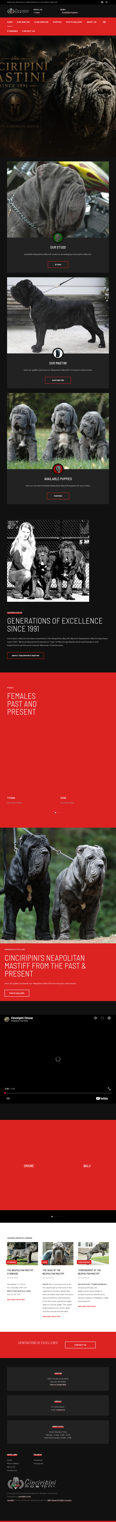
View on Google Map (58, 1385)
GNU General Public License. (59, 1500)
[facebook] (102, 2)
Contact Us (28, 31)
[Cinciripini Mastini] (18, 11)
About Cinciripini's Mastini (25, 655)
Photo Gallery (74, 22)
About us (92, 22)
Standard (12, 31)
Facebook (38, 1460)
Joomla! (10, 1500)
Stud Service (41, 22)
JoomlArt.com (24, 1496)
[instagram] (106, 2)
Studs (58, 264)
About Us (11, 1467)
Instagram (38, 1463)
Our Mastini (58, 380)
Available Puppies (70, 12)
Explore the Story (16, 1300)
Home (9, 22)
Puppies (57, 22)
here (38, 12)
